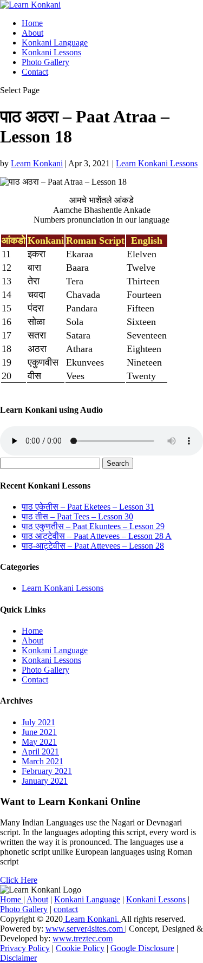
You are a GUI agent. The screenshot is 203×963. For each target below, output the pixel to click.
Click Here (18, 879)
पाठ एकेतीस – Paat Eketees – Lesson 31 (88, 506)
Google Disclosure (142, 948)
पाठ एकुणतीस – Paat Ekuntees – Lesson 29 (93, 526)
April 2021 (40, 751)
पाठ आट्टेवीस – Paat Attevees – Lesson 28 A (97, 536)
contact (66, 909)
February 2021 (47, 771)
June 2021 (39, 732)
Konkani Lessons (51, 52)
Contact (35, 71)
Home (32, 23)
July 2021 (38, 722)
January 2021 (45, 780)
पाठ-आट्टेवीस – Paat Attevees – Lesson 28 (93, 545)
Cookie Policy (80, 948)
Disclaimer (18, 957)
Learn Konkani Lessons (157, 163)
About (32, 32)
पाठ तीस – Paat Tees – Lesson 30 (77, 516)
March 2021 (42, 761)
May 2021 (39, 741)
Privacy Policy (25, 948)
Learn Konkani (37, 163)
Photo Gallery (45, 62)
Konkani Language (55, 42)
